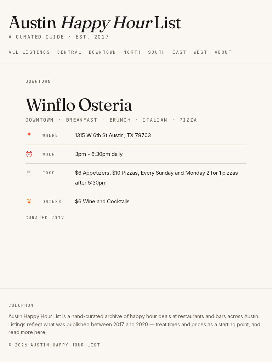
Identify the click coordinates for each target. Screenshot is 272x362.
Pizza (188, 120)
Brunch (120, 120)
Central (69, 52)
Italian (155, 120)
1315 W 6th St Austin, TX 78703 (113, 135)
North (132, 52)
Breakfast (82, 120)
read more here (26, 332)
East (179, 52)
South (156, 52)
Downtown (103, 52)
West (201, 52)
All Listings (29, 52)
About (223, 52)
